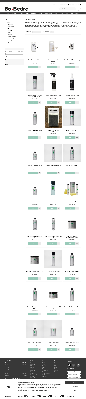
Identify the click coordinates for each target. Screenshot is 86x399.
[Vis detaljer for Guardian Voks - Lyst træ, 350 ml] (53, 294)
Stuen (55, 371)
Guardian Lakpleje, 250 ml (34, 342)
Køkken (55, 367)
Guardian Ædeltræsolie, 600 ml (72, 306)
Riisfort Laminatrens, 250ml (72, 95)
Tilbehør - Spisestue (11, 36)
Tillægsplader (11, 42)
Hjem (31, 362)
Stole (8, 28)
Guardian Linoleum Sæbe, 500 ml (34, 237)
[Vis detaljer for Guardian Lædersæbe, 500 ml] (35, 117)
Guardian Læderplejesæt (72, 201)
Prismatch (32, 377)
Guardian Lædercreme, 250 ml (34, 165)
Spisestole (10, 34)
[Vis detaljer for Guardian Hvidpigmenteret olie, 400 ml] (35, 294)
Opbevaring (44, 371)
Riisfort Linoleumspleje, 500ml (53, 95)
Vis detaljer (69, 396)
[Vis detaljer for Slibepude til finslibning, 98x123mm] (53, 117)
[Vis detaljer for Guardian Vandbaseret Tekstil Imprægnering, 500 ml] (35, 82)
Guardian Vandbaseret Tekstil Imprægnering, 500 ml (34, 96)
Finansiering (33, 376)
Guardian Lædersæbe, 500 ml (34, 130)
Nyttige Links (33, 360)
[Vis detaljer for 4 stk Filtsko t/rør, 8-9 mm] (35, 47)
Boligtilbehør (45, 370)
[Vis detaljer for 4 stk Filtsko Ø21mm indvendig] (72, 47)
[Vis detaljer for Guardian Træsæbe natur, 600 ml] (35, 259)
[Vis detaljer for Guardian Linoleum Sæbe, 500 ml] (35, 223)
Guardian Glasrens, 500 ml (53, 201)
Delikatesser (45, 368)
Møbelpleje (10, 40)
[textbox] (67, 8)
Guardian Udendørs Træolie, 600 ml (53, 237)
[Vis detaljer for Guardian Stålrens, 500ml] (53, 259)
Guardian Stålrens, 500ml (53, 271)
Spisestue (9, 20)
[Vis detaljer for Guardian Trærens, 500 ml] (72, 259)
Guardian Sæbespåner (53, 342)
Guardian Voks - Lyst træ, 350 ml (53, 307)
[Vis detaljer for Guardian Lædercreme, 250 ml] (35, 153)
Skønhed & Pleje (46, 373)
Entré (55, 364)
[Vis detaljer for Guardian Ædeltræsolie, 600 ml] (72, 294)
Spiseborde (10, 24)
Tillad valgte (75, 386)
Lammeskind (11, 38)
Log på (31, 371)
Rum (55, 360)
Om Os (32, 368)
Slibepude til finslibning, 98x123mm (53, 131)
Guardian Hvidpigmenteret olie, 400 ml (34, 307)
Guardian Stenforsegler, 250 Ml (35, 201)
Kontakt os (32, 370)
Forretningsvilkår (34, 374)
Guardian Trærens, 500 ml (72, 271)
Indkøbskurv (33, 373)
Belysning (44, 365)
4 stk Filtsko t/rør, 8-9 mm (34, 59)
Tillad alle (75, 382)
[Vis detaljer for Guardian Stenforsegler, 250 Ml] (35, 188)
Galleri (43, 367)
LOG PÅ (55, 4)
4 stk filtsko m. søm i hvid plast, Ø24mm (53, 60)
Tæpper (9, 44)
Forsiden (7, 15)
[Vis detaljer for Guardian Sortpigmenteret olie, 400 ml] (53, 153)
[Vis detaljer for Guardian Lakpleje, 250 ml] (35, 329)
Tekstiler (44, 362)
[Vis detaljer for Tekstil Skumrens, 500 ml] (72, 117)
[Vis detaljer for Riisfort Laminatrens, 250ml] (72, 82)
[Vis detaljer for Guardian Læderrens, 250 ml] (72, 329)
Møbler (43, 364)
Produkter (32, 364)
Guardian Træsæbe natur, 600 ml (34, 271)
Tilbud (31, 365)
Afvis (75, 390)
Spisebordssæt (11, 26)
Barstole (10, 30)
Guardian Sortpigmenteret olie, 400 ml (53, 166)
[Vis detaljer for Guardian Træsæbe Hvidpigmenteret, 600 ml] (72, 223)
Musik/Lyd (44, 374)
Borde (8, 22)
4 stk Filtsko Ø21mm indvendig (72, 59)
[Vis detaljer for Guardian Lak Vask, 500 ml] (72, 153)
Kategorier (44, 360)
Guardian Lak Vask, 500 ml (72, 165)
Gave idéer (44, 376)
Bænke (9, 32)
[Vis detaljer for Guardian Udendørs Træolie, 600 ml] (53, 223)
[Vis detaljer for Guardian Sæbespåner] (53, 329)
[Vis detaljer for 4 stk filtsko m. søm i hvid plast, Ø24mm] (53, 47)
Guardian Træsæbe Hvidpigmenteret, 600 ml (72, 237)
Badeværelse (57, 362)
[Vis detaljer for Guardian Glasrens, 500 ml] (53, 188)
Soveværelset (57, 368)
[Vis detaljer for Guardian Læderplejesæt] (72, 188)
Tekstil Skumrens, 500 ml (72, 130)
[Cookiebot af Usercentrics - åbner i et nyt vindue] (9, 396)
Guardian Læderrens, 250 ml (72, 342)
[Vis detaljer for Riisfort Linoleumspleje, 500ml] (53, 82)
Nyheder (32, 367)
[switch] (39, 396)
